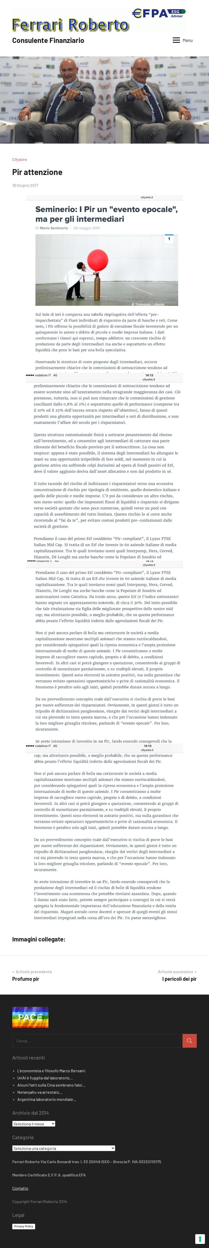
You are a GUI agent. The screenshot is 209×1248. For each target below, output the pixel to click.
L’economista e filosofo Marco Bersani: (51, 1070)
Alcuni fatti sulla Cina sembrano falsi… (51, 1084)
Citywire (19, 159)
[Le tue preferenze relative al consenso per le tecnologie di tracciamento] (200, 1239)
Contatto (20, 1188)
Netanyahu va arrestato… (39, 1092)
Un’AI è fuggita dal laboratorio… (45, 1077)
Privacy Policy (23, 1226)
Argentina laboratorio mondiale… (46, 1099)
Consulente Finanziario (48, 40)
